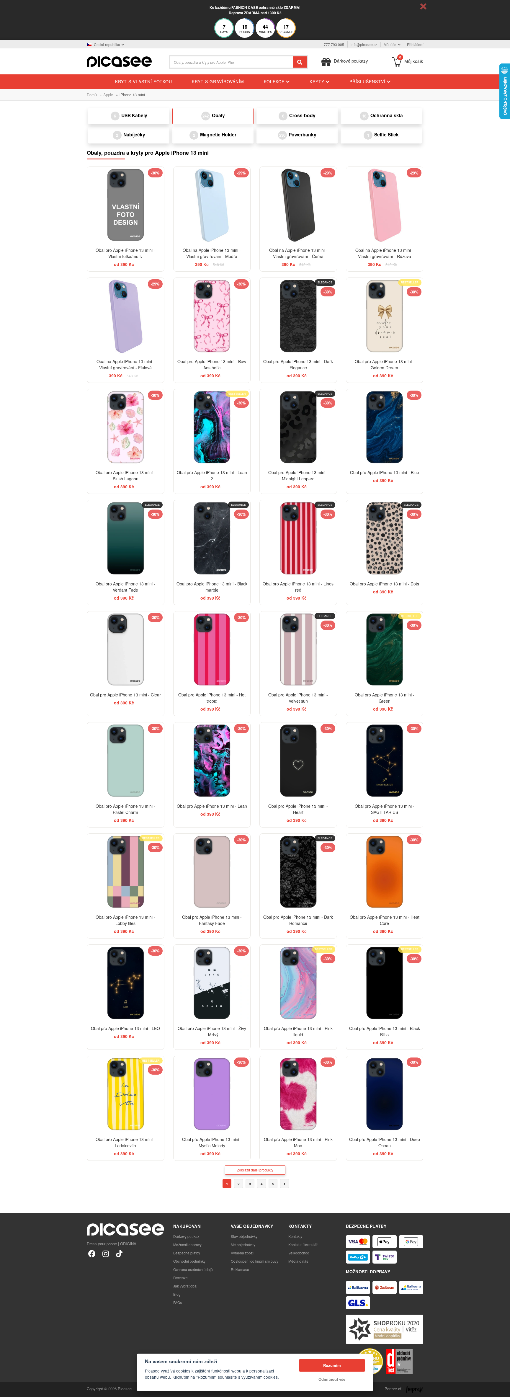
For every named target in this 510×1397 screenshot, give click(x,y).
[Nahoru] (7, 1389)
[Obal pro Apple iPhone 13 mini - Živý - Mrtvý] (212, 983)
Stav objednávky (244, 1236)
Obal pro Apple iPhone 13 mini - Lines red (298, 587)
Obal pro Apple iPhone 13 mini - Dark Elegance (298, 364)
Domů (92, 94)
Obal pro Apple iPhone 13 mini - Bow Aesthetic (211, 364)
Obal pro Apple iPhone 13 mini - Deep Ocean (384, 1142)
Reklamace (240, 1269)
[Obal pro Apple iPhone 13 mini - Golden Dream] (384, 316)
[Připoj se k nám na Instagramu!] (105, 1253)
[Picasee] (119, 60)
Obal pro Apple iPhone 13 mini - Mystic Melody (212, 1142)
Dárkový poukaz (186, 1236)
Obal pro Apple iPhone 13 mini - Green (384, 698)
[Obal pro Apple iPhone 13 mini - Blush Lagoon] (125, 427)
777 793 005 (334, 44)
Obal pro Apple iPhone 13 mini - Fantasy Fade (212, 920)
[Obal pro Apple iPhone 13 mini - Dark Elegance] (298, 316)
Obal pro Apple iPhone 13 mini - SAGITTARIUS (384, 809)
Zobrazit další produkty (255, 1169)
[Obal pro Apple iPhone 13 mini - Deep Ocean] (384, 1094)
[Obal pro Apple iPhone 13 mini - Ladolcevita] (125, 1094)
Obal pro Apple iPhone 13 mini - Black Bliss (384, 1031)
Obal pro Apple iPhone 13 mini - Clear (125, 695)
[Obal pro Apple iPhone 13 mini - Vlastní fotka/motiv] (125, 205)
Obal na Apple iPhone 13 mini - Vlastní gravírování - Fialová (126, 364)
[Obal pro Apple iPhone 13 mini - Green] (384, 649)
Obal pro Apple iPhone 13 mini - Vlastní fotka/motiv (125, 253)
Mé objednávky (243, 1244)
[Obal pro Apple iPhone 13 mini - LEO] (125, 983)
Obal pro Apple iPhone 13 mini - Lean (212, 806)
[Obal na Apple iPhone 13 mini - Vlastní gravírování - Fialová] (125, 316)
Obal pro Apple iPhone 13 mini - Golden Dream (384, 364)
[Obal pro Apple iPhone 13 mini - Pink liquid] (298, 983)
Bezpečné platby (186, 1252)
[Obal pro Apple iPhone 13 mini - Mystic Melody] (212, 1094)
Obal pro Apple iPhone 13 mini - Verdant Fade (125, 587)
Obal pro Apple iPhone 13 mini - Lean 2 (212, 475)
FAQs (177, 1302)
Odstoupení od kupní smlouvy (254, 1261)
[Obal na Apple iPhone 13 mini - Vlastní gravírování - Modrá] (212, 205)
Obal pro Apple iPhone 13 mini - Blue (384, 472)
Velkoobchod (298, 1252)
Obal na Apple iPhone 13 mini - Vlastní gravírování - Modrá (212, 253)
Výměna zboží (242, 1252)
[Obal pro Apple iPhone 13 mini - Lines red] (298, 538)
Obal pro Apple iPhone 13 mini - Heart (298, 809)
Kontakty (295, 1236)
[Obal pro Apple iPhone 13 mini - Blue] (384, 427)
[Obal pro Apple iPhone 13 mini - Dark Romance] (298, 872)
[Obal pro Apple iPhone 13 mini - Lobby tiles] (125, 872)
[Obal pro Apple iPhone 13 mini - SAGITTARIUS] (384, 760)
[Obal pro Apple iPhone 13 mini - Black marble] (212, 538)
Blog (177, 1294)
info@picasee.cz (364, 44)
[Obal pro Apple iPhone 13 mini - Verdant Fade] (125, 538)
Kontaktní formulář (303, 1244)
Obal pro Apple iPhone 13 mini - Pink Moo (298, 1142)
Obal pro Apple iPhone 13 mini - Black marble (211, 587)
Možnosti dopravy (187, 1244)
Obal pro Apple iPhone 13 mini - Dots (384, 584)
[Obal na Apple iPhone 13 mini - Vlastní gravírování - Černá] (298, 205)
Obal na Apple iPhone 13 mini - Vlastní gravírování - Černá (298, 253)
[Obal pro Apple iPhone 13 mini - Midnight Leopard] (298, 427)
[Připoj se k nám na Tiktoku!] (119, 1253)
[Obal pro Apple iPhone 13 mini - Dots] (384, 538)
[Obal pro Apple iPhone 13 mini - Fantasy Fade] (212, 872)
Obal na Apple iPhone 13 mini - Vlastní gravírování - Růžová (384, 253)
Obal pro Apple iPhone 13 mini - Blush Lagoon (125, 475)
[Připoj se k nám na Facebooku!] (92, 1253)
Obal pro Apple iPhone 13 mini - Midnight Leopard (298, 475)
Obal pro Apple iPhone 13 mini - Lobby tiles (125, 920)
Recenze (180, 1277)
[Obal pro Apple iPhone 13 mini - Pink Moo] (298, 1094)
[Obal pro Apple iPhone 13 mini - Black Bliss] (384, 983)
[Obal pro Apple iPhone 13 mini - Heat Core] (384, 872)
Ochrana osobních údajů (193, 1269)
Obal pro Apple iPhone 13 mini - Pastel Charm (125, 809)
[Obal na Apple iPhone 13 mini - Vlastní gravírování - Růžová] (384, 205)
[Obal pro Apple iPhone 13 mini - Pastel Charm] (125, 760)
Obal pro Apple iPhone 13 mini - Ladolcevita (125, 1142)
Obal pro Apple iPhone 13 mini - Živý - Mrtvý (212, 1031)
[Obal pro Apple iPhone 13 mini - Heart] (298, 760)
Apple (108, 94)
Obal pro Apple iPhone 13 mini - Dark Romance (298, 920)
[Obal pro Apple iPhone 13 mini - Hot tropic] (212, 649)
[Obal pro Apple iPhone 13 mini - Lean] (212, 760)
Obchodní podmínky (189, 1261)
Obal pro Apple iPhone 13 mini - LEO (125, 1028)
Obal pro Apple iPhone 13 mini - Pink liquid (298, 1031)
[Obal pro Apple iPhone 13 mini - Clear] (125, 649)
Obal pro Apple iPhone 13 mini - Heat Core (384, 920)
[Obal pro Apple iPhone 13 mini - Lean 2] (212, 427)
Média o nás (298, 1261)
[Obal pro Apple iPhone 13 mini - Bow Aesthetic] (212, 316)
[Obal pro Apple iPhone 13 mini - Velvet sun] (298, 649)
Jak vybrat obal (185, 1285)
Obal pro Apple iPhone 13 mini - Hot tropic (212, 698)
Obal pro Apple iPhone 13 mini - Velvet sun (298, 698)
